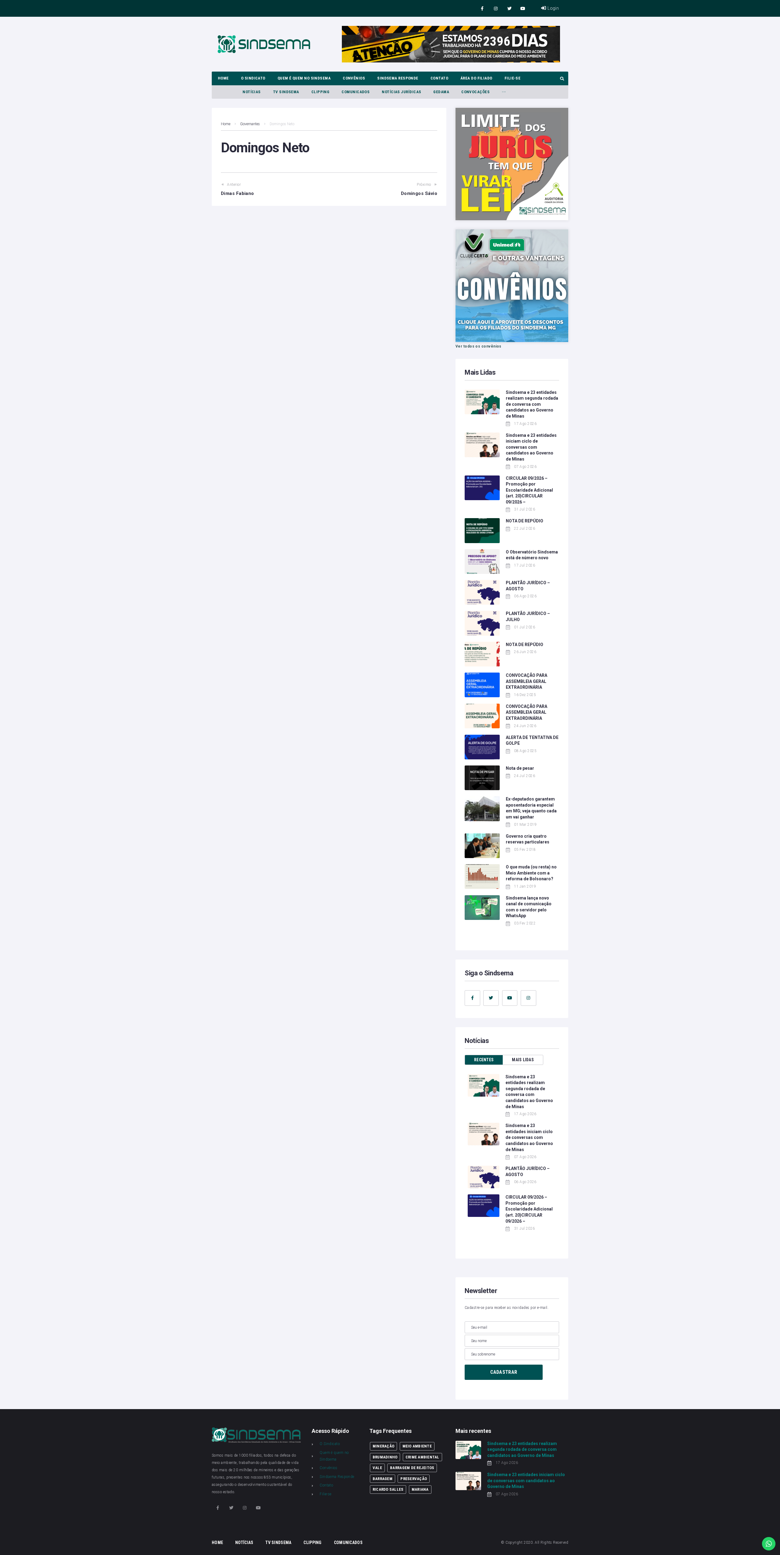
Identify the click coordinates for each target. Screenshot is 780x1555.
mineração (383, 1446)
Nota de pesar (520, 768)
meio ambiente (417, 1446)
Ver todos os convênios (479, 346)
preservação (413, 1478)
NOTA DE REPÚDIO (524, 520)
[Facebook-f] (482, 8)
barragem (382, 1478)
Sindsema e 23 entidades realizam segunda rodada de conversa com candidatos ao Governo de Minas (532, 404)
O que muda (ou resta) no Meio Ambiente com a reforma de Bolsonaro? (531, 872)
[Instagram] (496, 8)
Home (225, 124)
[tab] (484, 1060)
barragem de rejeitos (412, 1467)
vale (377, 1467)
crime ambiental (422, 1457)
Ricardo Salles (388, 1489)
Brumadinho (385, 1457)
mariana (420, 1489)
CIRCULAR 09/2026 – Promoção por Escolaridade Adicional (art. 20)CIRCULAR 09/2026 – (529, 490)
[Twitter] (509, 8)
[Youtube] (523, 8)
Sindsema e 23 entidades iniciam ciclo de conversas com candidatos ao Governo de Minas (531, 447)
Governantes (250, 124)
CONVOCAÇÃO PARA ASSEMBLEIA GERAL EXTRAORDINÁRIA (526, 681)
